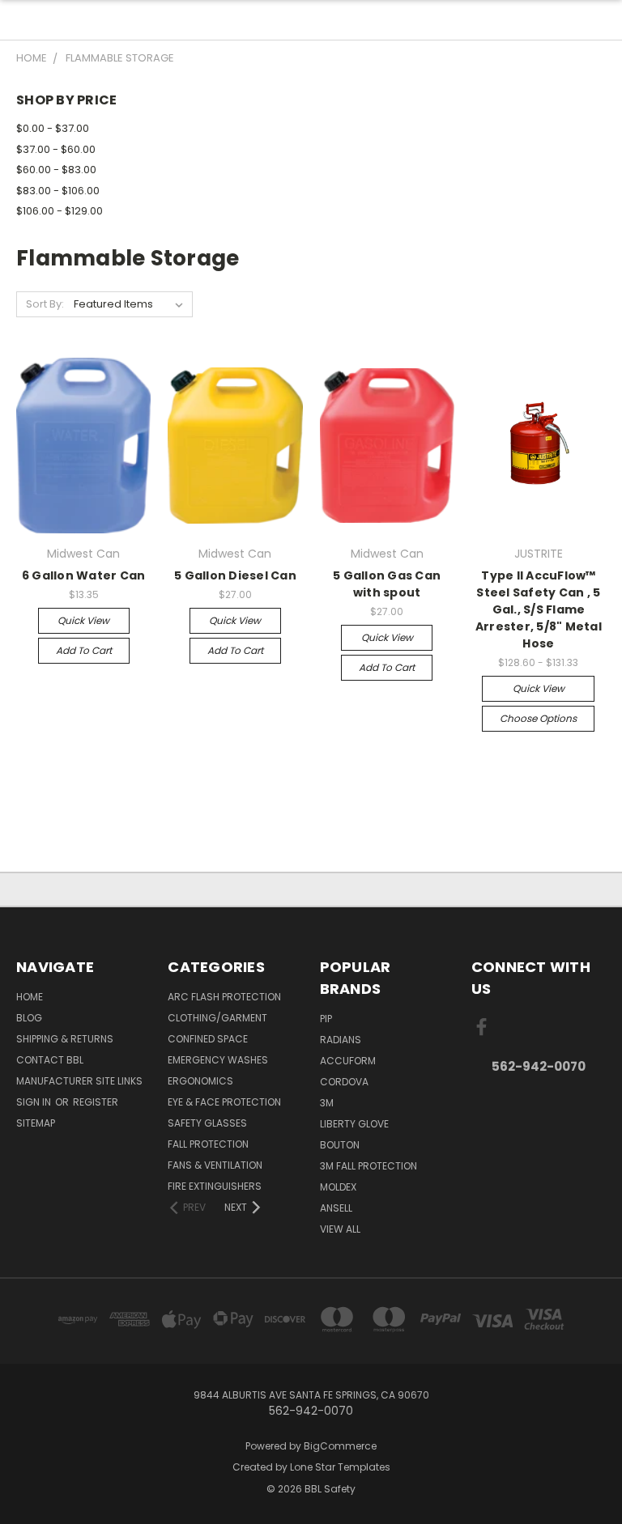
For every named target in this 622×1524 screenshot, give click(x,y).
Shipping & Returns (64, 1039)
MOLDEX (338, 1187)
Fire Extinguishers (215, 1186)
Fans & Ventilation (215, 1165)
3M (327, 1103)
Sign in (34, 1102)
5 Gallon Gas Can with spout (387, 584)
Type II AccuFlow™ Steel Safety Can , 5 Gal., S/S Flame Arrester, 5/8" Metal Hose (538, 609)
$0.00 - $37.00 (52, 128)
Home (29, 997)
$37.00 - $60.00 (56, 149)
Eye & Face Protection (224, 1102)
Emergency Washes (218, 1060)
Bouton (340, 1145)
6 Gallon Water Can (84, 575)
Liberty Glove (354, 1124)
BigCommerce (340, 1446)
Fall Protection (208, 1144)
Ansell (336, 1208)
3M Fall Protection (368, 1166)
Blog (29, 1018)
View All (340, 1229)
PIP (326, 1018)
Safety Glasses (207, 1123)
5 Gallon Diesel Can (235, 575)
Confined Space (208, 1039)
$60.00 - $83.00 (56, 169)
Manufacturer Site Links (79, 1081)
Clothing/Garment (217, 1018)
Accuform (348, 1061)
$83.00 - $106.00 (58, 190)
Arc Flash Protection (224, 997)
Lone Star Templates (340, 1467)
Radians (340, 1039)
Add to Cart (84, 650)
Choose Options (538, 718)
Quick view (83, 620)
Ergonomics (200, 1081)
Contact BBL (49, 1060)
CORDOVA (344, 1082)
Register (95, 1102)
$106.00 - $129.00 (59, 211)
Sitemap (35, 1123)
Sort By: (45, 304)
